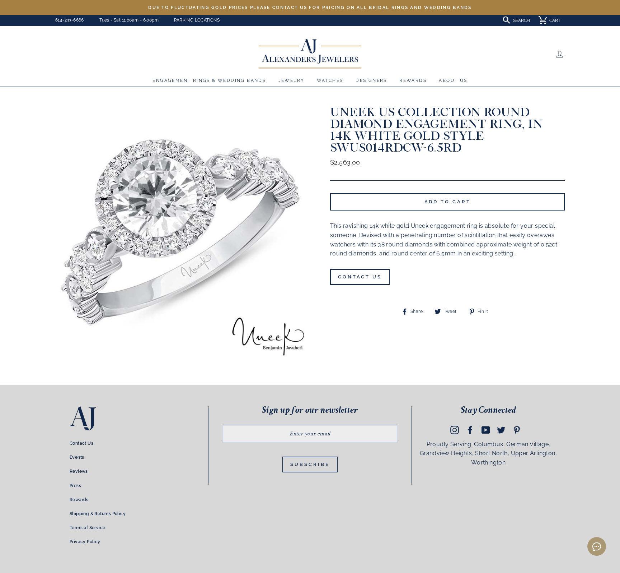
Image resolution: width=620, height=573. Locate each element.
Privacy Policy (85, 541)
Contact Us (360, 276)
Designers (371, 80)
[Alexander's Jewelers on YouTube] (486, 429)
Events (77, 457)
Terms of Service (87, 527)
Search (521, 20)
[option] (310, 7)
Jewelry (291, 80)
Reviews (79, 471)
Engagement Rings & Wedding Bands (209, 80)
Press (75, 485)
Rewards (413, 80)
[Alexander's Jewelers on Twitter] (501, 429)
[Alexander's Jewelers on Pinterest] (516, 429)
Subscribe (309, 464)
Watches (330, 80)
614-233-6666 (69, 20)
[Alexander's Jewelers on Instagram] (454, 429)
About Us (453, 80)
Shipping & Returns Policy (98, 513)
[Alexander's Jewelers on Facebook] (470, 429)
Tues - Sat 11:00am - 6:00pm (129, 20)
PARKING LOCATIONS (197, 20)
